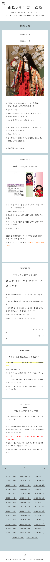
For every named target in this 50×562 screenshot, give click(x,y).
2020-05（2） (25, 528)
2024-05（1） (11, 493)
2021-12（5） (11, 511)
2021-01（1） (25, 519)
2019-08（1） (18, 537)
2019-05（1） (32, 537)
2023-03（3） (11, 502)
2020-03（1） (11, 533)
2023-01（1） (40, 502)
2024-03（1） (25, 493)
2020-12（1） (40, 519)
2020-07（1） (40, 524)
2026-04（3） (25, 476)
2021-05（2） (40, 515)
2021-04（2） (11, 519)
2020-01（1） (25, 533)
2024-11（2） (11, 489)
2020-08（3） (25, 524)
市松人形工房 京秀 (25, 8)
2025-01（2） (25, 485)
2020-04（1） (39, 528)
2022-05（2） (25, 506)
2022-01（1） (39, 506)
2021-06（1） (25, 515)
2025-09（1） (40, 480)
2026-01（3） (25, 480)
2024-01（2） (11, 498)
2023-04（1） (39, 498)
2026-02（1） (11, 480)
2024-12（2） (39, 485)
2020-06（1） (11, 528)
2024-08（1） (40, 489)
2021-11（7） (25, 511)
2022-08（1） (11, 506)
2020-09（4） (11, 524)
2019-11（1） (40, 533)
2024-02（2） (39, 493)
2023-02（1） (25, 502)
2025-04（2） (11, 485)
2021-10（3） (39, 511)
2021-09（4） (11, 515)
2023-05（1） (25, 498)
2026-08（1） (11, 476)
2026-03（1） (40, 476)
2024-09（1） (25, 489)
